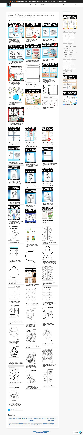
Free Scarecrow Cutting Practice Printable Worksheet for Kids (48, 345)
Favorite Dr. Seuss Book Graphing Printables (48, 96)
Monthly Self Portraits (61, 1)
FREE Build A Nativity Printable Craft (31, 225)
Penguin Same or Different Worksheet (49, 243)
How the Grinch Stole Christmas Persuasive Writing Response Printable (16, 83)
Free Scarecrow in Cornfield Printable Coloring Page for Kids (49, 365)
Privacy (39, 432)
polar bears (40, 423)
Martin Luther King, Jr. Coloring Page (31, 206)
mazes (10, 423)
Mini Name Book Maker (22, 1)
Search (74, 12)
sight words (27, 424)
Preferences (45, 432)
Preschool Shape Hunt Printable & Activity (14, 302)
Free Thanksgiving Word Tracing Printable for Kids (49, 385)
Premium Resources (56, 4)
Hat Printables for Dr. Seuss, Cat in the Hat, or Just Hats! (16, 124)
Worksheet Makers (45, 4)
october (29, 423)
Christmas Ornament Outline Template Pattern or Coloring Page (16, 282)
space (30, 424)
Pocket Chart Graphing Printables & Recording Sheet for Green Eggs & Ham (33, 107)
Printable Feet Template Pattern (48, 108)
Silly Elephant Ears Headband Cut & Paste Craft (49, 40)
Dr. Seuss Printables (16, 20)
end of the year (66, 46)
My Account (65, 4)
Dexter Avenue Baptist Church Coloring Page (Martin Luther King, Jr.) (15, 183)
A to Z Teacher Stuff (46, 431)
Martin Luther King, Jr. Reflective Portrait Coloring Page (32, 186)
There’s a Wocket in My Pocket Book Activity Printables (31, 40)
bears (64, 35)
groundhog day (45, 420)
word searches (53, 424)
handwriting (51, 420)
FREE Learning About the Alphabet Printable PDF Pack (49, 283)
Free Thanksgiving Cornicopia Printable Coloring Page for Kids (31, 366)
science (20, 424)
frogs (36, 420)
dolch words (12, 420)
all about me (11, 418)
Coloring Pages (32, 20)
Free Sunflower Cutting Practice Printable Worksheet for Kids (31, 325)
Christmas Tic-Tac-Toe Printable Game (48, 223)
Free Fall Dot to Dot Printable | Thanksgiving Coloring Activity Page (32, 387)
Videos (36, 4)
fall (27, 420)
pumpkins (14, 424)
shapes (23, 424)
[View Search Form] (76, 5)
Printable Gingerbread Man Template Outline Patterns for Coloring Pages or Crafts (49, 262)
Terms (42, 432)
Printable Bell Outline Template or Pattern (31, 265)
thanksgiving (34, 424)
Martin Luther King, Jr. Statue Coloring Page (48, 204)
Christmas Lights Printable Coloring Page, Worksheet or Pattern (32, 305)
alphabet (16, 418)
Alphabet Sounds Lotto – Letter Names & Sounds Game (15, 261)
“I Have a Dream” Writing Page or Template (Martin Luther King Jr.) (32, 165)
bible (67, 35)
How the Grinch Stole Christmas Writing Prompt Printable (32, 86)
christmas (34, 418)
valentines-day (47, 424)
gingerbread (39, 420)
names (21, 423)
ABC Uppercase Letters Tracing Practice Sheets (15, 143)
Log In (72, 4)
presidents (48, 423)
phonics (34, 423)
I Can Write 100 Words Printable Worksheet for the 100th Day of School (49, 303)
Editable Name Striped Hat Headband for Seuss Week (32, 61)
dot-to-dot (65, 44)
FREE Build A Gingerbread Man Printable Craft (32, 285)
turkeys (42, 424)
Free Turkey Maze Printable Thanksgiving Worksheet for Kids (16, 322)
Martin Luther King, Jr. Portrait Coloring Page (48, 184)
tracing (38, 424)
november (25, 423)
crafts (51, 418)
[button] (77, 432)
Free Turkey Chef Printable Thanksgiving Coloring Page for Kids (16, 363)
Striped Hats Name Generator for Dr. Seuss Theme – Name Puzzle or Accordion (49, 81)
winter (71, 71)
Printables (30, 4)
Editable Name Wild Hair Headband (48, 60)
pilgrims (37, 423)
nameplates (16, 423)
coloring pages (45, 418)
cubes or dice (54, 418)
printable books (66, 62)
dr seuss (20, 420)
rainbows (17, 424)
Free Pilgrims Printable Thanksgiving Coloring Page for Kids (33, 346)
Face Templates (51, 1)
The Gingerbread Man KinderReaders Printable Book (32, 245)
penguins (32, 423)
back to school (30, 418)
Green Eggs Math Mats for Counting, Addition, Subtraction (15, 103)
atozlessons (23, 418)
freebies (31, 421)
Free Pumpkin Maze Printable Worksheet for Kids (48, 324)
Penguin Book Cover (14, 242)
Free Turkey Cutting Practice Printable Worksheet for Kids (14, 342)
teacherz (34, 431)
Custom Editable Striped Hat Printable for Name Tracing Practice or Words (16, 62)
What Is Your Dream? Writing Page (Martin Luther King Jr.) (50, 164)
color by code (39, 418)
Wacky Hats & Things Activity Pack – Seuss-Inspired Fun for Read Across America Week (14, 41)
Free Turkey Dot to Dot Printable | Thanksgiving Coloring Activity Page (15, 404)
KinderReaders (65, 52)
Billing (37, 432)
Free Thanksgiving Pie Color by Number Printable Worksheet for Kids (16, 384)
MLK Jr (13, 423)
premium (45, 423)
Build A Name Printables (42, 1)
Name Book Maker (32, 1)
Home (23, 4)
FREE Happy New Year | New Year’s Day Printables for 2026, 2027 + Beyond (16, 222)
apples (19, 418)
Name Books (24, 20)
